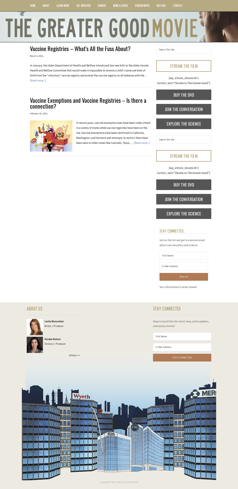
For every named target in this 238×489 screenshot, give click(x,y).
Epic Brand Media (130, 482)
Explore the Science (184, 124)
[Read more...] (38, 80)
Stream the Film (184, 66)
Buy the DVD (184, 95)
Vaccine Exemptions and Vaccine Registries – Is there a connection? (88, 103)
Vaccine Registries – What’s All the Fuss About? (80, 48)
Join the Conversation (184, 109)
